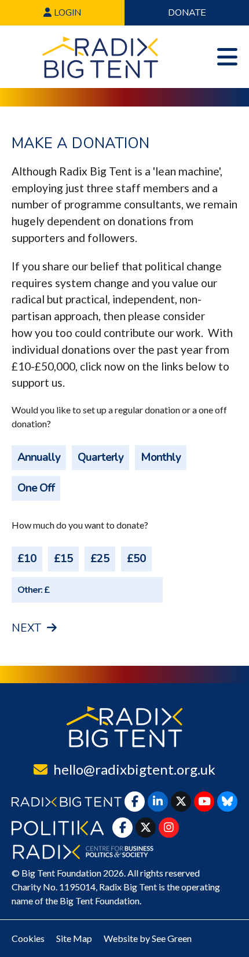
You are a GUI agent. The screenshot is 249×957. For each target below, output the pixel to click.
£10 (26, 558)
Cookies (28, 938)
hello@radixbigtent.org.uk (134, 769)
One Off (35, 488)
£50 (136, 558)
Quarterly (100, 457)
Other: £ (33, 590)
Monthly (161, 457)
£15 (63, 558)
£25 (99, 558)
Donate (187, 12)
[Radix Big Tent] (124, 726)
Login (66, 12)
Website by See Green (148, 938)
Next (26, 628)
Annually (38, 457)
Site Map (74, 938)
